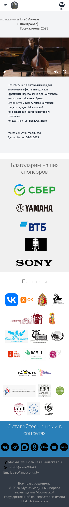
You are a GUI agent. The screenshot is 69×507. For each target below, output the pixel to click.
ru (61, 8)
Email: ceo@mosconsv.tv (21, 472)
